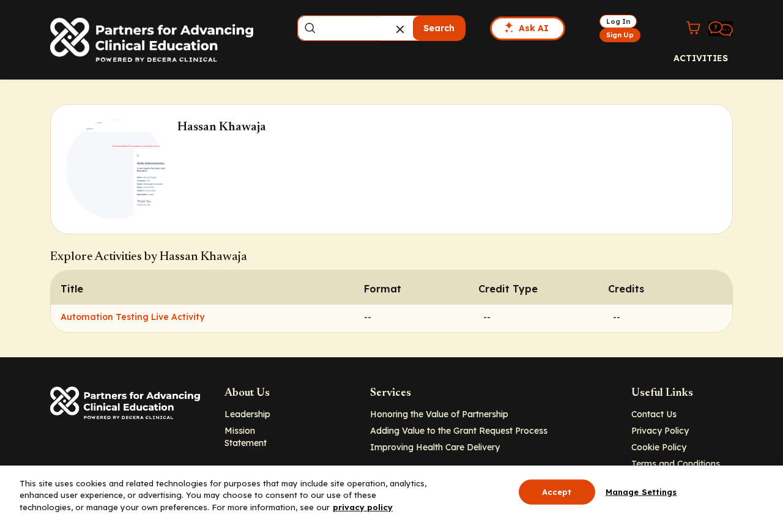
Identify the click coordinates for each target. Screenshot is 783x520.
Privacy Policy (660, 430)
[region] (391, 493)
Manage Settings (641, 491)
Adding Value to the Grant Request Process (458, 430)
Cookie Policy (658, 447)
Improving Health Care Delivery (435, 447)
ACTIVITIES (701, 58)
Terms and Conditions (675, 463)
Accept (557, 491)
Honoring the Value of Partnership (439, 414)
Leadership (247, 414)
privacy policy (363, 507)
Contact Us (654, 414)
